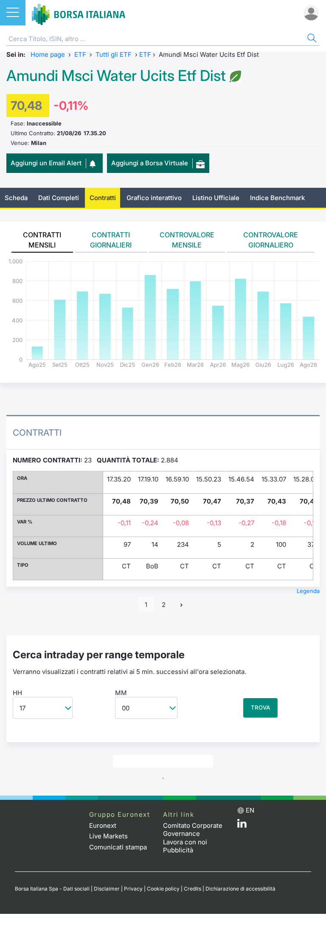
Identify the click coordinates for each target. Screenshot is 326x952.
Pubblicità (178, 850)
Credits (192, 888)
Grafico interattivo (154, 198)
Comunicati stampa (118, 847)
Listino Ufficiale (215, 198)
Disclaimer (107, 888)
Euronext (102, 825)
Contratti (103, 198)
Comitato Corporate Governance (192, 829)
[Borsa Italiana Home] (78, 12)
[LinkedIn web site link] (242, 825)
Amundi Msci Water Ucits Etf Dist (116, 76)
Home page (48, 54)
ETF (80, 54)
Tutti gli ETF (114, 54)
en (250, 810)
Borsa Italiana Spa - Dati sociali (52, 888)
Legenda (308, 590)
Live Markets (108, 836)
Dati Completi (58, 198)
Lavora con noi (185, 842)
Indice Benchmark (277, 198)
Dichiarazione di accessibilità (240, 888)
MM (121, 693)
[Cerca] (311, 39)
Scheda (16, 198)
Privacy (133, 888)
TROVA (260, 707)
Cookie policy (163, 888)
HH (17, 693)
